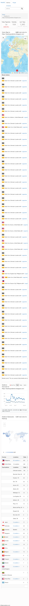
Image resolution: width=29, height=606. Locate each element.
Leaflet (26, 72)
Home (3, 14)
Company (8, 5)
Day (17, 385)
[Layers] (25, 38)
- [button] (3, 40)
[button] (24, 80)
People (14, 2)
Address (8, 2)
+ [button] (3, 38)
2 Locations (16, 533)
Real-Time (13, 385)
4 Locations (16, 537)
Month (25, 385)
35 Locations (16, 460)
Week (21, 385)
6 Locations (16, 526)
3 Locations (16, 522)
